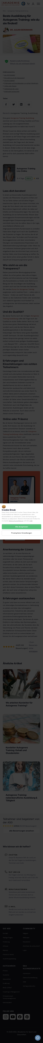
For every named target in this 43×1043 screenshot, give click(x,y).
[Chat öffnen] (38, 1038)
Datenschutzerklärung (16, 521)
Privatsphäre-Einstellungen (21, 533)
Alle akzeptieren (21, 527)
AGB (31, 521)
